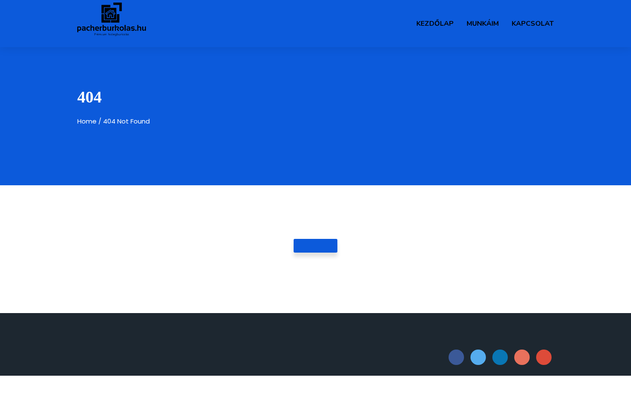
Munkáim (483, 23)
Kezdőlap (435, 23)
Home (87, 121)
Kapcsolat (533, 23)
